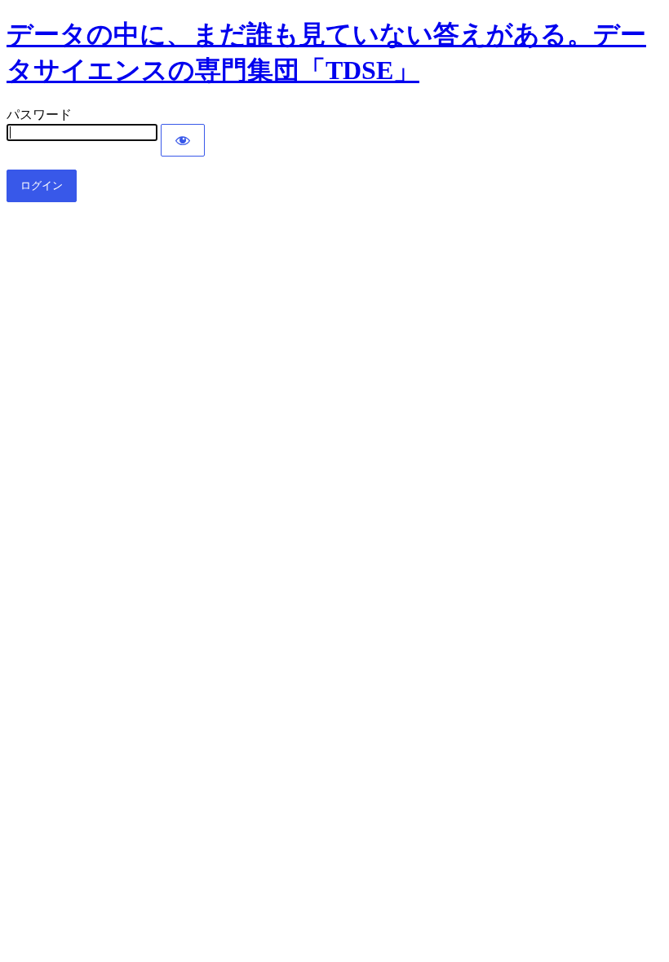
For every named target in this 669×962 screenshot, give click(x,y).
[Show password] (183, 140)
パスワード (39, 114)
